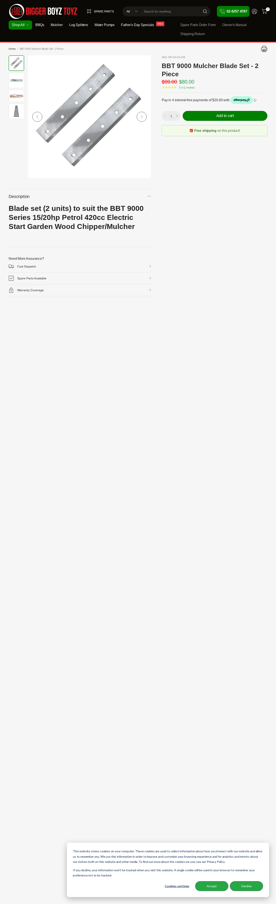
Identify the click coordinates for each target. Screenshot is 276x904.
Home (12, 49)
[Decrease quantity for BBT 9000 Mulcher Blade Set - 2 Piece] (165, 116)
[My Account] (254, 11)
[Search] (205, 11)
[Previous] (37, 117)
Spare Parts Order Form (198, 25)
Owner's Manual (234, 25)
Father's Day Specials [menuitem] (137, 25)
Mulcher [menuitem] (57, 25)
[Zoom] (143, 63)
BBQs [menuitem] (39, 25)
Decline (247, 886)
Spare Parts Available (31, 278)
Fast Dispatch (26, 266)
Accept (212, 886)
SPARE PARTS (104, 11)
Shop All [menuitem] (18, 25)
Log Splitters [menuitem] (78, 25)
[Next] (142, 117)
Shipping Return (192, 34)
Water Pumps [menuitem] (104, 25)
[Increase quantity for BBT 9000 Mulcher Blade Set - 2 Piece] (177, 116)
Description (19, 196)
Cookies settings (177, 886)
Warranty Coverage (30, 290)
